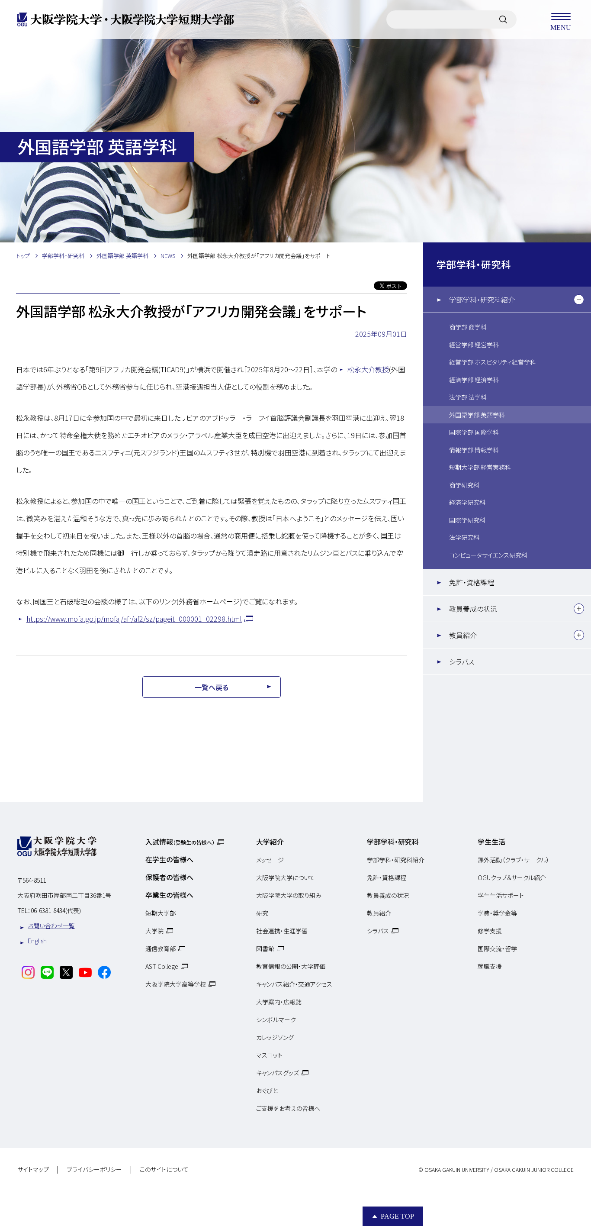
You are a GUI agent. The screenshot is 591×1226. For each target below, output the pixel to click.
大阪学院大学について (285, 877)
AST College (161, 966)
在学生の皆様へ (169, 859)
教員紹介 (463, 635)
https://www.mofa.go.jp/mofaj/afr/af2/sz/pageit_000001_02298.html (134, 618)
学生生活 (491, 841)
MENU (560, 27)
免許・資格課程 (471, 582)
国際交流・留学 (497, 948)
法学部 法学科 (468, 397)
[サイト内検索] (503, 19)
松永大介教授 (368, 369)
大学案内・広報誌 (279, 1001)
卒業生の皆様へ (169, 895)
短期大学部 (160, 913)
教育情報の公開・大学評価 (290, 966)
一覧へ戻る (211, 687)
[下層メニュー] (579, 300)
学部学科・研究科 (473, 264)
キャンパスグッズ (277, 1072)
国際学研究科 (467, 520)
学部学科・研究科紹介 (482, 299)
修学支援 (490, 930)
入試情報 (180, 841)
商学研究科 (464, 485)
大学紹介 (270, 841)
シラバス (461, 661)
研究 (262, 913)
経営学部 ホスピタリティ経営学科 (492, 362)
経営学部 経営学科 (474, 344)
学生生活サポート (501, 895)
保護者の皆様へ (169, 877)
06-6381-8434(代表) (56, 910)
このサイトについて (164, 1170)
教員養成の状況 (473, 608)
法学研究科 (464, 537)
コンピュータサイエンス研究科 (488, 555)
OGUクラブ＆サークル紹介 (512, 877)
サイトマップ (33, 1170)
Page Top (397, 1216)
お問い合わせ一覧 (51, 925)
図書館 (265, 948)
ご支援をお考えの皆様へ (288, 1108)
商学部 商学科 (468, 327)
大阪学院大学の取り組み (288, 895)
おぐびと (267, 1090)
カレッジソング (275, 1037)
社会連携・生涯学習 (282, 930)
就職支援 (490, 966)
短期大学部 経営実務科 (480, 467)
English (37, 940)
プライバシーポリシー (94, 1170)
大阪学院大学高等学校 (175, 984)
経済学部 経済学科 (474, 379)
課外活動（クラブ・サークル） (513, 859)
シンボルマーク (276, 1019)
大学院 (154, 930)
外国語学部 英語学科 (477, 414)
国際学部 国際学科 (474, 432)
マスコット (269, 1055)
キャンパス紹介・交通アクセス (294, 984)
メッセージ (270, 859)
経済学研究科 (467, 502)
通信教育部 (160, 948)
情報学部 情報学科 (474, 449)
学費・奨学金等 (497, 913)
